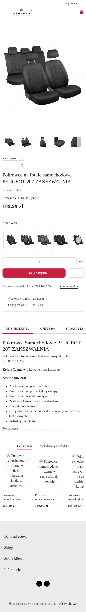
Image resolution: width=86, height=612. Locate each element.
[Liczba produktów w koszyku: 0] (78, 13)
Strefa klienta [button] (14, 558)
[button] (77, 76)
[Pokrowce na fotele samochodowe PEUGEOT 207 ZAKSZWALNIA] (11, 240)
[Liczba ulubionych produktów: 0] (70, 13)
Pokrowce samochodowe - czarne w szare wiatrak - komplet (14, 498)
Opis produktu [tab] (17, 328)
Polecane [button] (24, 446)
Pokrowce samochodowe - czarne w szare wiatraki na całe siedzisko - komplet (47, 498)
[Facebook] (39, 584)
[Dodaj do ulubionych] (75, 273)
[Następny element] (78, 240)
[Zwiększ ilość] (73, 262)
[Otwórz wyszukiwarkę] (61, 13)
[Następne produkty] (75, 465)
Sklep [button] (8, 547)
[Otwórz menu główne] (5, 12)
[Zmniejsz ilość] (6, 262)
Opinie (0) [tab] (47, 328)
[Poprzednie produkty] (10, 465)
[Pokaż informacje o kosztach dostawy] (46, 305)
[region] (43, 240)
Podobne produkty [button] (53, 446)
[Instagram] (47, 584)
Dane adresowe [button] (15, 536)
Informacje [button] (12, 569)
